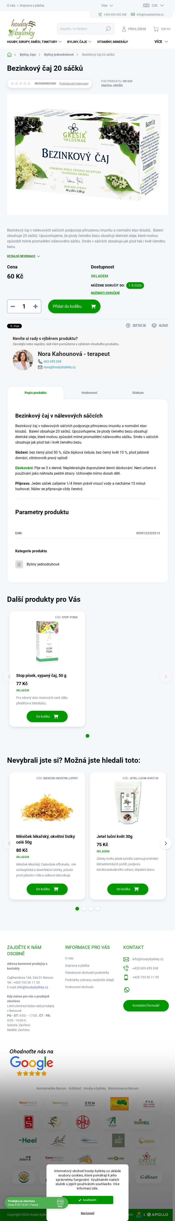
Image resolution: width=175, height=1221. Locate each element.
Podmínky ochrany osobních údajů (89, 980)
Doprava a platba (32, 5)
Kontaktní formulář (146, 1005)
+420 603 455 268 (145, 968)
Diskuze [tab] (138, 393)
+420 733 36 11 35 (145, 977)
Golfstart (75, 1088)
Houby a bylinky (95, 1088)
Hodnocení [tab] (89, 393)
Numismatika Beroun (51, 1088)
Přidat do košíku (67, 306)
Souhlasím (89, 1200)
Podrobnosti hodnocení (73, 83)
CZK (155, 5)
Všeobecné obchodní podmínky (87, 972)
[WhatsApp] (126, 988)
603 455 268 (52, 361)
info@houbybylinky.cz (32, 987)
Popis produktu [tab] (35, 393)
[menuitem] (35, 42)
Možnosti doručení (105, 293)
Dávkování (23, 468)
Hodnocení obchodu (79, 987)
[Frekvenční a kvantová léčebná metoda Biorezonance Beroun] (89, 1140)
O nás (11, 5)
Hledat (108, 29)
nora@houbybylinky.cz (60, 367)
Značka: (112, 85)
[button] (87, 735)
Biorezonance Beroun (123, 1088)
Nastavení (87, 1213)
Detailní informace (21, 256)
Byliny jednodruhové (43, 564)
